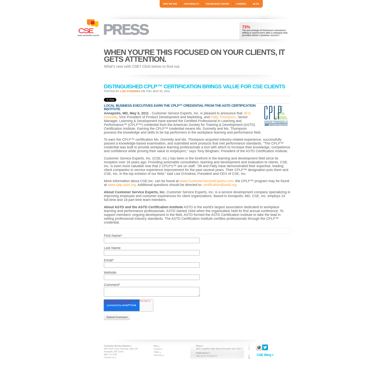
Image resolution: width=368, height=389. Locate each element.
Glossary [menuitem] (158, 355)
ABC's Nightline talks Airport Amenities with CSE (218, 349)
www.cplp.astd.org (122, 185)
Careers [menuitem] (241, 4)
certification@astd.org (220, 185)
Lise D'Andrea (130, 91)
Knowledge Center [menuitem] (217, 4)
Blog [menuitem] (256, 4)
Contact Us (109, 357)
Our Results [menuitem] (191, 4)
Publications (202, 353)
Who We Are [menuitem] (170, 4)
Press (199, 346)
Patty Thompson (223, 117)
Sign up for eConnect (206, 356)
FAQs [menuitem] (156, 352)
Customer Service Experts (117, 346)
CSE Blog (264, 355)
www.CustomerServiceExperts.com (206, 181)
